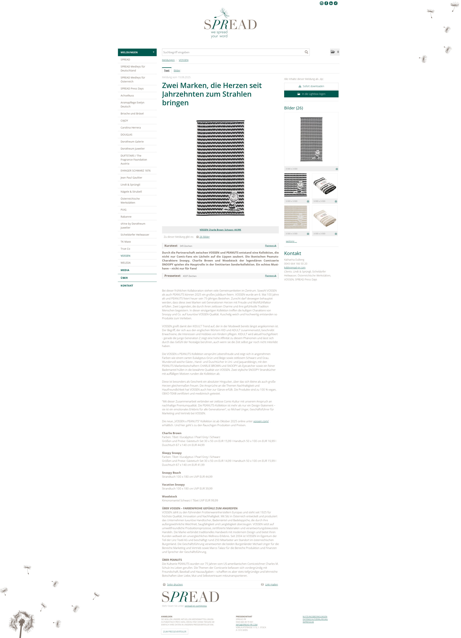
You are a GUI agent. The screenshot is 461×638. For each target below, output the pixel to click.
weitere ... (291, 241)
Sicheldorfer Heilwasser (135, 234)
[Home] (230, 23)
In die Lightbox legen (313, 94)
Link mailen (271, 584)
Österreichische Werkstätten (130, 200)
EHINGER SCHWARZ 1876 (136, 170)
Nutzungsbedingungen (315, 616)
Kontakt (127, 285)
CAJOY (124, 120)
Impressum (308, 622)
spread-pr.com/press (196, 605)
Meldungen (129, 52)
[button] (335, 52)
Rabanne (126, 216)
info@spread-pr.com (247, 624)
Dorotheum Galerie (132, 141)
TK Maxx (126, 241)
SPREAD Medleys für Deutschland (133, 68)
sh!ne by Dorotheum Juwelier (133, 225)
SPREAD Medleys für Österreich (133, 79)
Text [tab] (166, 70)
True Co (125, 248)
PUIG (123, 209)
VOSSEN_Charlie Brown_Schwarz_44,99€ (220, 229)
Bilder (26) (293, 108)
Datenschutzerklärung (315, 619)
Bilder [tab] (177, 70)
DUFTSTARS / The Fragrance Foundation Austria (134, 159)
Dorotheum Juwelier (133, 148)
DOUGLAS (126, 134)
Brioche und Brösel (132, 113)
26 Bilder (205, 236)
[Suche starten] (306, 52)
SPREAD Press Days (132, 88)
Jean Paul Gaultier (131, 177)
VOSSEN (125, 255)
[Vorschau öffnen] (220, 168)
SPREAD (125, 59)
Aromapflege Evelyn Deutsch (132, 104)
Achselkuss (127, 95)
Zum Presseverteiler (174, 631)
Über (124, 277)
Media (125, 270)
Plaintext (269, 245)
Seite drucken (175, 584)
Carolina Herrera (131, 127)
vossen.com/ (261, 421)
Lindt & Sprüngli (130, 184)
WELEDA (126, 262)
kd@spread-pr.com (294, 267)
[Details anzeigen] (337, 169)
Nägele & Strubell (131, 191)
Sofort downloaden (313, 86)
